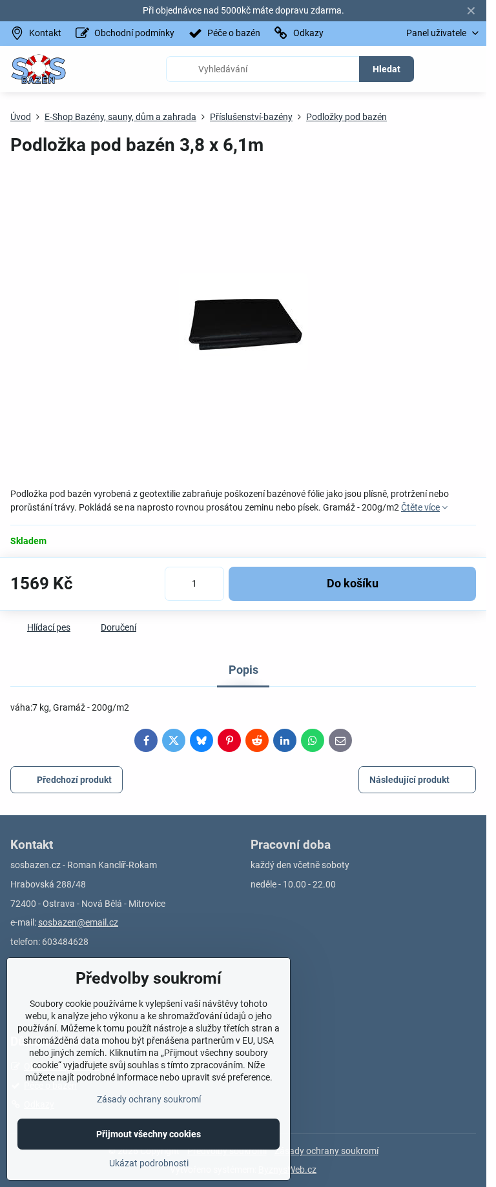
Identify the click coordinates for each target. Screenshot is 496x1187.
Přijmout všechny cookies (148, 1134)
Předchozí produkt (74, 780)
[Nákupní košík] (439, 69)
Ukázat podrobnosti (149, 1163)
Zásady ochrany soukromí (326, 1151)
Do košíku (352, 583)
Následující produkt (409, 780)
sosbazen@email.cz (78, 922)
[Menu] (470, 69)
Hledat (386, 69)
